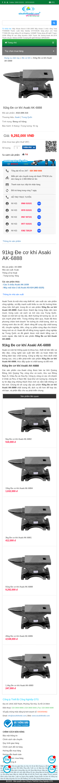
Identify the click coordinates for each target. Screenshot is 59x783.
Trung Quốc (26, 117)
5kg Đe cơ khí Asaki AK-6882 (18, 439)
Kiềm (21, 768)
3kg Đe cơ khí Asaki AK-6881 (18, 537)
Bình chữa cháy (6, 776)
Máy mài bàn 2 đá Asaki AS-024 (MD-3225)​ (23, 287)
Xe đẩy (33, 778)
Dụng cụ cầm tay (12, 58)
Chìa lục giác (15, 766)
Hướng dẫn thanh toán (12, 754)
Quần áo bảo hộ (44, 776)
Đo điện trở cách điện (18, 772)
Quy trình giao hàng (11, 743)
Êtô (18, 768)
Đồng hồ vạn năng (32, 772)
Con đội (19, 778)
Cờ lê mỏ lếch (34, 766)
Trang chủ (12, 42)
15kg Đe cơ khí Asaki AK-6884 (19, 488)
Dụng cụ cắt (43, 766)
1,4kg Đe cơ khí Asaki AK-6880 (19, 685)
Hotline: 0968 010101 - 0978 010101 (21, 2)
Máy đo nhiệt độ (18, 774)
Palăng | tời (27, 778)
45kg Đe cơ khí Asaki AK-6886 (19, 636)
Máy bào (42, 768)
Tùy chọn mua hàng (14, 51)
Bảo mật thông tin (10, 736)
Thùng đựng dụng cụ (43, 778)
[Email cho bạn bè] (26, 154)
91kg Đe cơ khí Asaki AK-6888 (19, 587)
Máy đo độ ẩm (30, 774)
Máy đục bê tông (28, 770)
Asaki (17, 117)
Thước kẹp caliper (41, 774)
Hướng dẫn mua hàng (12, 751)
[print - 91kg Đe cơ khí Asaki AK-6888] (23, 154)
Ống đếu (27, 768)
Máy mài (45, 770)
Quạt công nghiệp (27, 776)
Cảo (27, 766)
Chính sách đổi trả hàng (12, 747)
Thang (36, 776)
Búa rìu (23, 766)
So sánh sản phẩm (11, 155)
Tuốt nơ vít (34, 768)
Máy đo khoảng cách (46, 772)
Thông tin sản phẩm (12, 241)
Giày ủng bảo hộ (11, 778)
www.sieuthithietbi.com (41, 716)
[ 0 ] (53, 2)
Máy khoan (38, 770)
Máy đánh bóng (16, 770)
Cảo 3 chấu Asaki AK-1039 (16, 284)
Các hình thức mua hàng (13, 758)
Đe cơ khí (26, 58)
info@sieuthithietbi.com (17, 716)
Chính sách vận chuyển (12, 739)
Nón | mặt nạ (16, 776)
